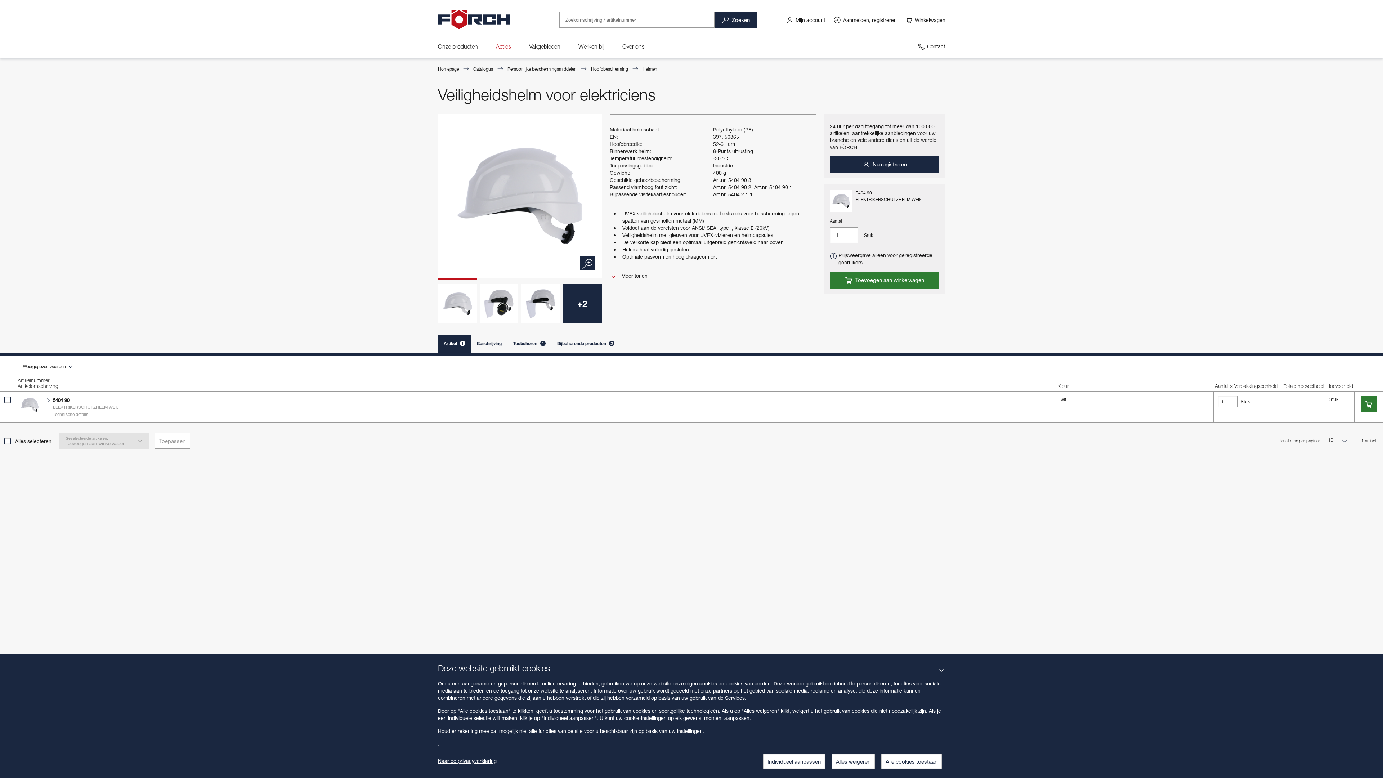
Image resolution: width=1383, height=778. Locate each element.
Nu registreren (889, 164)
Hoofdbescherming (609, 69)
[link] (805, 20)
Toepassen (172, 441)
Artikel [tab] (454, 343)
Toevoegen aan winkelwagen (889, 280)
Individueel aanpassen (794, 761)
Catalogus (483, 69)
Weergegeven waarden (45, 366)
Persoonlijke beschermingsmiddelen (542, 69)
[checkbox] (7, 400)
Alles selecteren (33, 441)
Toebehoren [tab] (528, 343)
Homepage (448, 69)
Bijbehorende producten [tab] (585, 343)
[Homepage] (474, 20)
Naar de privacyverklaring (467, 761)
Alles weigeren (853, 761)
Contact (936, 46)
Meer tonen (634, 276)
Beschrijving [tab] (489, 343)
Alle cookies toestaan (911, 761)
